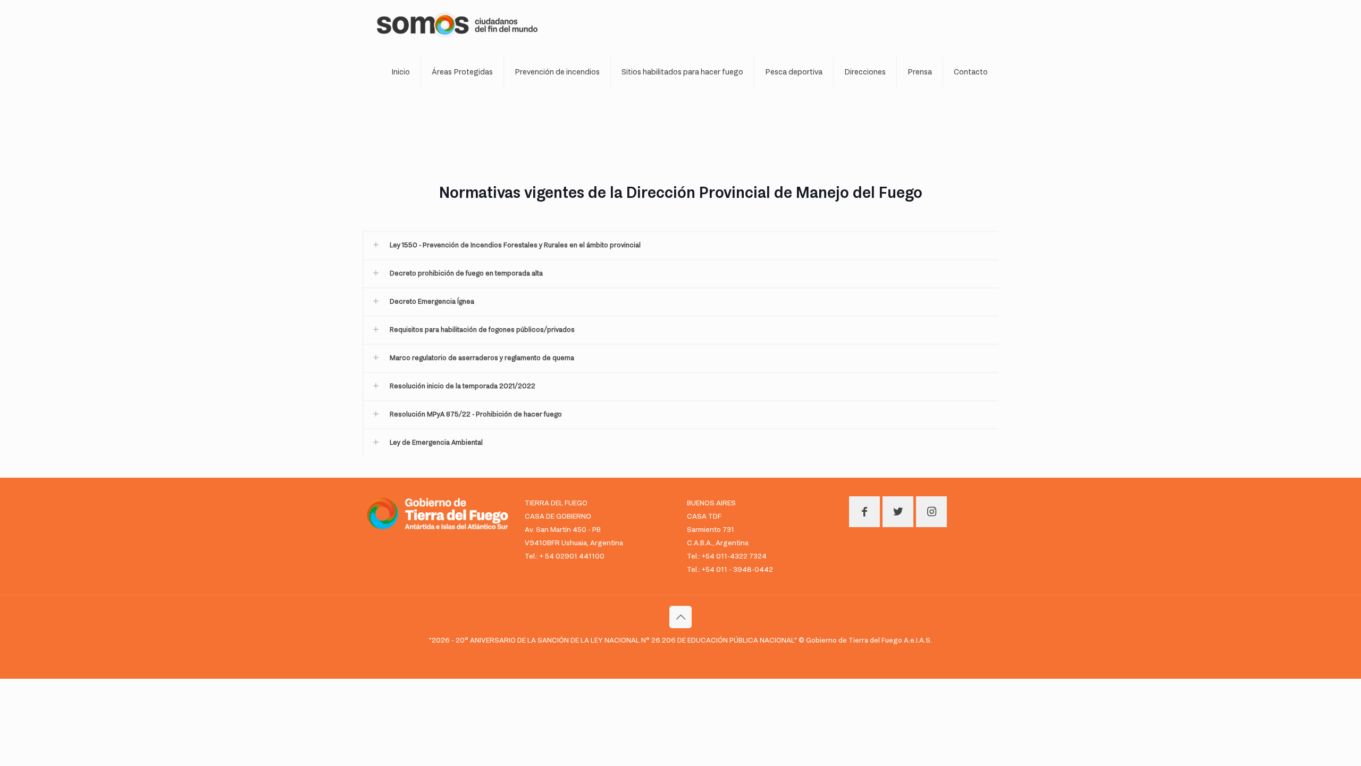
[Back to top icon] (680, 617)
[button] (680, 245)
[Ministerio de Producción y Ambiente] (457, 24)
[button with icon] (864, 511)
